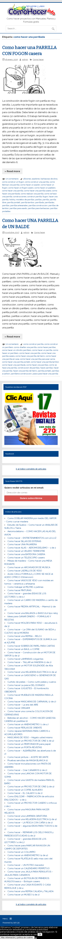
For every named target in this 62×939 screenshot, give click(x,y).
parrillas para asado (18, 208)
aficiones (27, 179)
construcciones (19, 196)
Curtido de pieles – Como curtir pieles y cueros (31, 682)
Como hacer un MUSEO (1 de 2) (23, 894)
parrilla (46, 199)
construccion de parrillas (29, 368)
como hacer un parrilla (42, 350)
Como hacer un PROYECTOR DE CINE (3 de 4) (30, 786)
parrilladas (49, 202)
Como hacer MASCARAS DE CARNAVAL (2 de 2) (31, 701)
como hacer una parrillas (37, 365)
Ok (40, 934)
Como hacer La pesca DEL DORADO (26, 685)
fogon (45, 196)
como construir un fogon (13, 182)
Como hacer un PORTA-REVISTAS (24, 747)
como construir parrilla (33, 344)
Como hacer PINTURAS (19, 590)
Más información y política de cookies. (17, 937)
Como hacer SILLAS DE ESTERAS (24, 541)
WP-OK (16, 923)
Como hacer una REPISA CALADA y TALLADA (30, 891)
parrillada (39, 202)
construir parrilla (34, 196)
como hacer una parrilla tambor (45, 362)
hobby (12, 199)
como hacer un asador (30, 185)
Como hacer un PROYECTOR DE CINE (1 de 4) (30, 740)
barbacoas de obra (49, 179)
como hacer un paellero (45, 188)
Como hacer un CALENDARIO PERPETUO (28, 868)
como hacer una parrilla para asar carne (37, 359)
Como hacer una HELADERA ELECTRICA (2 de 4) (32, 672)
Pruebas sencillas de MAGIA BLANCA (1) (27, 760)
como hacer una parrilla (12, 190)
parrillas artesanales (19, 205)
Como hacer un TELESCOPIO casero (26, 557)
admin (25, 59)
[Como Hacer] (31, 15)
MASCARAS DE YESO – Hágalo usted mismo (30, 737)
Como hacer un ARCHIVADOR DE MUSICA (28, 567)
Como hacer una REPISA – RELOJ (24, 636)
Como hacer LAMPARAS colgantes (25, 659)
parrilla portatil (13, 202)
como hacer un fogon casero (21, 188)
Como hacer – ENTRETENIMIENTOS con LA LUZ (31, 538)
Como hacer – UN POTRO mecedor (25, 865)
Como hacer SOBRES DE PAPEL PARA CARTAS (31, 646)
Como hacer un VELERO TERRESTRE (26, 551)
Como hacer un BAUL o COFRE (23, 649)
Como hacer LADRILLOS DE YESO (24, 570)
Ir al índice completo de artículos (31, 469)
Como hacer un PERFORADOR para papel (29, 744)
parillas (38, 199)
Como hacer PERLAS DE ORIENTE (24, 727)
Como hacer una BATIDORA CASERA (26, 554)
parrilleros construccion (21, 373)
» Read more (12, 171)
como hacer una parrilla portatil (16, 362)
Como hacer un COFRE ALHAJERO (25, 790)
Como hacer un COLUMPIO (21, 852)
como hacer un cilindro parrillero (16, 350)
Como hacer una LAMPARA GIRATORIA (27, 816)
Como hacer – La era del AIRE (22, 704)
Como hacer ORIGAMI (18, 708)
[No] (36, 938)
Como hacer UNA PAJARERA (22, 544)
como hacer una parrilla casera (37, 190)
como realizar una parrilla (32, 193)
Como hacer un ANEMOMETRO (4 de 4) (27, 855)
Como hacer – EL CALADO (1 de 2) (25, 793)
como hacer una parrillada (14, 365)
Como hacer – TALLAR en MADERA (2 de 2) (29, 662)
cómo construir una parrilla (37, 182)
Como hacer (38, 59)
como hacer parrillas (46, 347)
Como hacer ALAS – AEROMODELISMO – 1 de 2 (31, 547)
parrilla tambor (27, 202)
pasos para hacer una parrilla (45, 373)
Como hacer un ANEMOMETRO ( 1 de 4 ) (28, 724)
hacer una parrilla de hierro (25, 371)
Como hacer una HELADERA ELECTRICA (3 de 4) (32, 819)
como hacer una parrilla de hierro (30, 356)
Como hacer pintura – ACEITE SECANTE (27, 757)
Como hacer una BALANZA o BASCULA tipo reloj (32, 613)
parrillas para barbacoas (38, 208)
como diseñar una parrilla (25, 347)
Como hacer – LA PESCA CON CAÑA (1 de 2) (30, 822)
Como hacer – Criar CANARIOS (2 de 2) (27, 770)
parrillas (5, 205)
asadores (36, 179)
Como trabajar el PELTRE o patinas (25, 587)
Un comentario (12, 179)
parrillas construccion (38, 205)
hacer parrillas (46, 368)
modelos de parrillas (25, 199)
